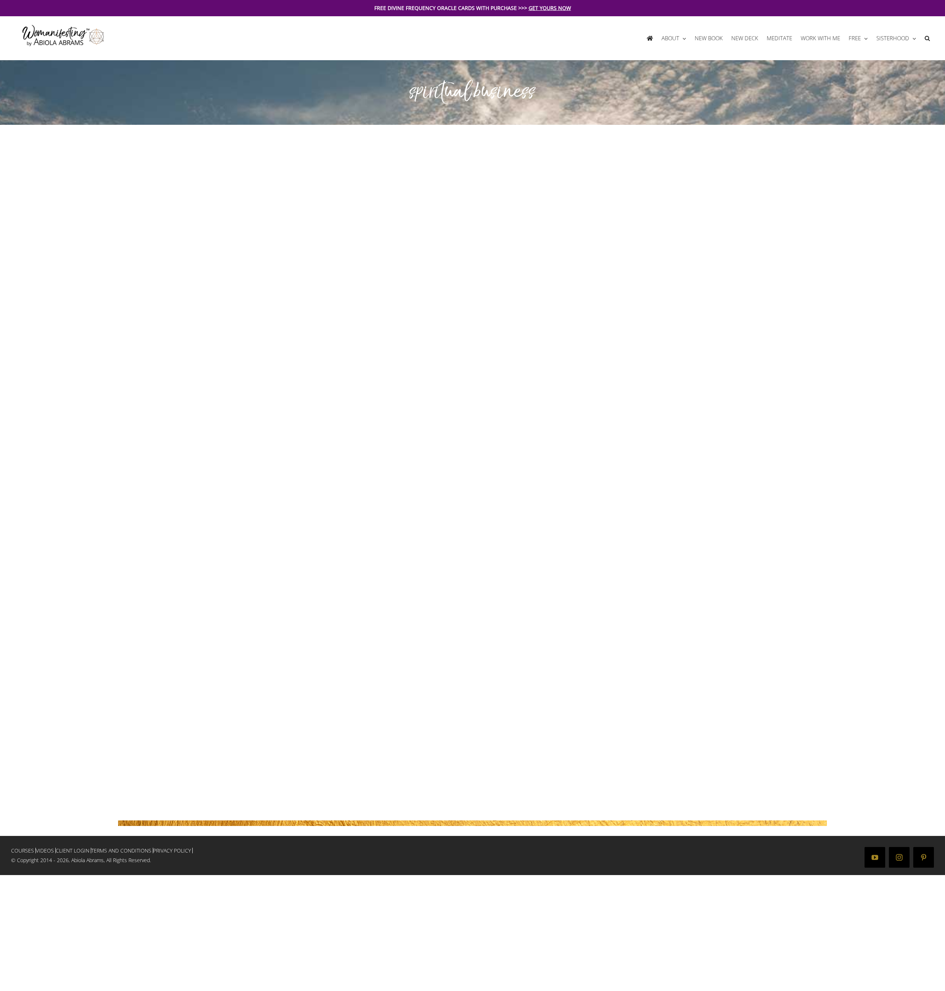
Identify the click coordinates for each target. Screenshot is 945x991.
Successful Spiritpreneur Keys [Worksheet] (335, 496)
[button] (927, 38)
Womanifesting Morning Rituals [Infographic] (339, 368)
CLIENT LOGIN (72, 850)
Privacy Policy (172, 850)
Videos (45, 850)
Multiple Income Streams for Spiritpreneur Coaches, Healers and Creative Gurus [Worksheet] (569, 503)
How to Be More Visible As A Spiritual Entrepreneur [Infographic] (354, 225)
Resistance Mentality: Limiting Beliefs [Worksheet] (354, 638)
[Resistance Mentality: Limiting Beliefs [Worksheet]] (312, 543)
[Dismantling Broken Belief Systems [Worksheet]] (530, 543)
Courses (22, 850)
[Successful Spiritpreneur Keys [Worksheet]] (312, 401)
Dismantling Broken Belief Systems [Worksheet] (566, 638)
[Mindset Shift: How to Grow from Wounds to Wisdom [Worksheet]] (312, 671)
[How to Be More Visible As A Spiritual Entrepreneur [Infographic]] (312, 130)
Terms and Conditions (121, 850)
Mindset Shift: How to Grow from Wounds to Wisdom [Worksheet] (343, 766)
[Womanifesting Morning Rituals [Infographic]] (312, 273)
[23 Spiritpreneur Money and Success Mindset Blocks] (530, 273)
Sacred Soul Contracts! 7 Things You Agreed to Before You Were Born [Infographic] (569, 233)
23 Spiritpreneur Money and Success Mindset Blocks (572, 368)
